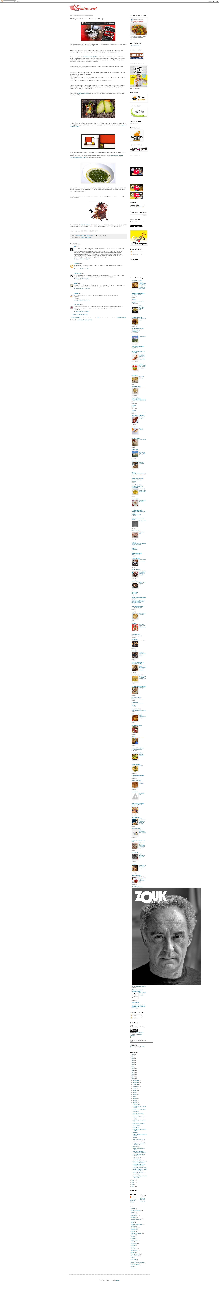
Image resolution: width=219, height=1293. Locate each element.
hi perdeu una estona (86, 224)
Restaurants (134, 1215)
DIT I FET (134, 472)
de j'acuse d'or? (136, 1104)
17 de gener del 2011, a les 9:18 (81, 278)
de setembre (136, 1086)
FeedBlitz (142, 1046)
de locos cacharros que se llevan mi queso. (139, 1140)
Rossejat (134, 623)
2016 (133, 1068)
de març (135, 1098)
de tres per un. (136, 1127)
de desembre (136, 1080)
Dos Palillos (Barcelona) (137, 749)
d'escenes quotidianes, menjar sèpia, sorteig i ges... (140, 1170)
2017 (133, 1067)
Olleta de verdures (136, 709)
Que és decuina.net (135, 45)
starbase (134, 1197)
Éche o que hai (135, 1002)
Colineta (134, 405)
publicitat (89, 237)
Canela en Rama (136, 438)
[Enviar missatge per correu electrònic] (96, 235)
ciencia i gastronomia (136, 1219)
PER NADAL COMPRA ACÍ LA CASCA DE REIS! (142, 626)
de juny (134, 1092)
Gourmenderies (135, 817)
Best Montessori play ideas (137, 698)
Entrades (134, 252)
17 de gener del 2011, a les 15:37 (82, 288)
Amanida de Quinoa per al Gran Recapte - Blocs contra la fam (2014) (142, 845)
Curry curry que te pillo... (138, 748)
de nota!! (135, 1137)
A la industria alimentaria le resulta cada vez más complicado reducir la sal (139, 400)
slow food (133, 1261)
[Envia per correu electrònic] (99, 235)
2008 (133, 1184)
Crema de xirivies (142, 388)
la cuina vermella (135, 1264)
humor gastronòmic (135, 1210)
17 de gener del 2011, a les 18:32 (82, 300)
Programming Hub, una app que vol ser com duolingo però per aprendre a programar (138, 601)
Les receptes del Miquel (137, 364)
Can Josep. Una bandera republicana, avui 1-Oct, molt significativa (142, 667)
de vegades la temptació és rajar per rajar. (139, 1143)
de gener (135, 1102)
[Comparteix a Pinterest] (105, 235)
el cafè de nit (135, 852)
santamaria (134, 1268)
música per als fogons (136, 1233)
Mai (75, 246)
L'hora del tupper (136, 558)
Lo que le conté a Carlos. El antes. (139, 411)
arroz (132, 1241)
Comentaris (135, 254)
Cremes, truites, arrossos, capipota (142, 583)
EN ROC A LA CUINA (137, 280)
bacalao (133, 1252)
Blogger (118, 1280)
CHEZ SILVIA (135, 449)
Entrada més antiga (121, 317)
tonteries (133, 1217)
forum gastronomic (135, 1254)
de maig (135, 1094)
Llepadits (134, 542)
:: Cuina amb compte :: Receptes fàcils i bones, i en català (138, 512)
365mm (134, 548)
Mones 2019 (134, 593)
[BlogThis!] (100, 235)
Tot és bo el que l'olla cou (138, 675)
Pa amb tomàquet (136, 530)
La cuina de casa (136, 634)
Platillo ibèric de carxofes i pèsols (139, 710)
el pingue (134, 410)
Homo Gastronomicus (137, 886)
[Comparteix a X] (102, 235)
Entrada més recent (75, 317)
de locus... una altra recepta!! (139, 1109)
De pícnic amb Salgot (137, 607)
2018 (133, 1064)
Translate (141, 206)
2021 (133, 1058)
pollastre (133, 1238)
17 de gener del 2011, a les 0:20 (81, 268)
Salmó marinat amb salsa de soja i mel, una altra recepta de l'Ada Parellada (142, 357)
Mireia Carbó (134, 1250)
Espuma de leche (142, 439)
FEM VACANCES (142, 336)
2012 (133, 1077)
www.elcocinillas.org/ (137, 553)
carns (132, 1247)
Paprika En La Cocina (137, 317)
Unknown (76, 263)
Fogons (133, 612)
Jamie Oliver (134, 1248)
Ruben (75, 283)
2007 (133, 1186)
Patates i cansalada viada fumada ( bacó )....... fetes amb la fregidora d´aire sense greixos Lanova (139, 286)
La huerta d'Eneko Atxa (83, 93)
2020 (133, 1060)
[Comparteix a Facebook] (104, 235)
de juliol (135, 1090)
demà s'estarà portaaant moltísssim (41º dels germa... (140, 1152)
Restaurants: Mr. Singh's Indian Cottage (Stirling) (142, 866)
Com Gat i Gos (77, 273)
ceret (132, 1266)
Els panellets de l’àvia (136, 514)
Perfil (133, 406)
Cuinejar (134, 736)
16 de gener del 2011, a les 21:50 (82, 259)
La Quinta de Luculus (137, 714)
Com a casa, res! (136, 461)
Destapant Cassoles (137, 725)
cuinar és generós (136, 581)
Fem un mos (77, 304)
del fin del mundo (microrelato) (140, 1167)
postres (133, 1221)
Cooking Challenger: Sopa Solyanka (142, 716)
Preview (132, 1046)
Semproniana (135, 702)
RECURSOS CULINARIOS (138, 415)
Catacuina (134, 864)
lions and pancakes (136, 697)
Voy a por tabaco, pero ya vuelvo (139, 986)
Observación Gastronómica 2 (139, 293)
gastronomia (134, 1243)
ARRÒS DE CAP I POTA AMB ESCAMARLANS (142, 677)
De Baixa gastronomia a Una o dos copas (142, 831)
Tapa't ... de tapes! (136, 569)
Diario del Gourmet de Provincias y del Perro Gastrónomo (137, 486)
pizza (132, 1257)
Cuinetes (134, 299)
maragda (76, 293)
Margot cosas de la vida (137, 478)
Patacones (141, 737)
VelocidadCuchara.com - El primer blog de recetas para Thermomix (138, 1006)
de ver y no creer (136, 1125)
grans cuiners (84, 237)
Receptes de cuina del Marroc (139, 686)
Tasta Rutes (135, 592)
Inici (98, 317)
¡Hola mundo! (134, 549)
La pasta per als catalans (138, 346)
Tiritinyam (134, 651)
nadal (132, 1222)
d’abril (134, 1096)
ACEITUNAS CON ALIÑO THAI (141, 308)
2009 (133, 1182)
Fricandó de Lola (135, 331)
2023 (133, 1054)
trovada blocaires (135, 1255)
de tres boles (136, 1111)
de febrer (135, 1100)
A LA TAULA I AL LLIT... (137, 753)
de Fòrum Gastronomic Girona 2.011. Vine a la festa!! (140, 1162)
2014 (133, 1073)
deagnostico (135, 1132)
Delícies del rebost (136, 386)
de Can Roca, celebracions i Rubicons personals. (139, 1165)
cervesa (133, 1231)
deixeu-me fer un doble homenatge (138, 1114)
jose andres (134, 1259)
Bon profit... (134, 639)
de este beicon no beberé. (139, 1123)
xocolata (133, 1245)
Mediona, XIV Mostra (136, 554)
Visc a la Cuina (135, 499)
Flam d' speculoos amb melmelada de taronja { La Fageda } (142, 821)
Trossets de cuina (136, 875)
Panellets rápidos (142, 640)
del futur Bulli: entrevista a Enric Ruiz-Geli (139, 1158)
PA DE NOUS (135, 427)
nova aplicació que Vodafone (90, 56)
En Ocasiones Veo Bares (138, 775)
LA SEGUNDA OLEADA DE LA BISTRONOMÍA (142, 490)
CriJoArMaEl (135, 375)
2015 (133, 1070)
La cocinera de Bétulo (137, 306)
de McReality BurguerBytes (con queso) (139, 1173)
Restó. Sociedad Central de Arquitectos (142, 994)
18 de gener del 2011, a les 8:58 (81, 311)
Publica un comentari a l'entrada (79, 314)
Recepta (133, 1208)
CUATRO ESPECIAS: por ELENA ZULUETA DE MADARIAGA (138, 805)
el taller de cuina (136, 764)
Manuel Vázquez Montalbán (137, 1262)
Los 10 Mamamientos (136, 776)
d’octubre (135, 1084)
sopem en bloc (134, 1240)
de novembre (136, 1082)
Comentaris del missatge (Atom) (84, 320)
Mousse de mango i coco (137, 635)
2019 (133, 1063)
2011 (133, 1078)
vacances (133, 1226)
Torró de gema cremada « (138, 606)
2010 (133, 1180)
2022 (133, 1057)
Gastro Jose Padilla (136, 780)
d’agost (134, 1088)
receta (132, 1212)
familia (132, 1214)
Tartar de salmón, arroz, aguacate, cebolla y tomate (142, 366)
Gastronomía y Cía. (136, 398)
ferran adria (134, 1229)
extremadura (134, 1228)
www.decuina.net (139, 1032)
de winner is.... (136, 1146)
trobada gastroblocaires (136, 1224)
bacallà (133, 1236)
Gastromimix (135, 792)
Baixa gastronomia (136, 828)
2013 (133, 1074)
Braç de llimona (135, 347)
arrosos (133, 1234)
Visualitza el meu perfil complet (133, 1201)
